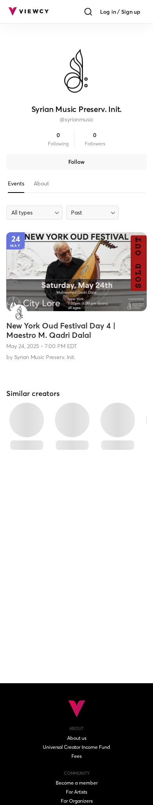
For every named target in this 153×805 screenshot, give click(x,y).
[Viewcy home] (28, 11)
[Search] (88, 11)
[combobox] (34, 212)
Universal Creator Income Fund (76, 747)
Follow (76, 161)
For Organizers (77, 801)
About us (76, 738)
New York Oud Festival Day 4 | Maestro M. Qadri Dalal (60, 330)
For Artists (76, 792)
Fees (76, 756)
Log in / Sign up (120, 11)
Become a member (77, 783)
